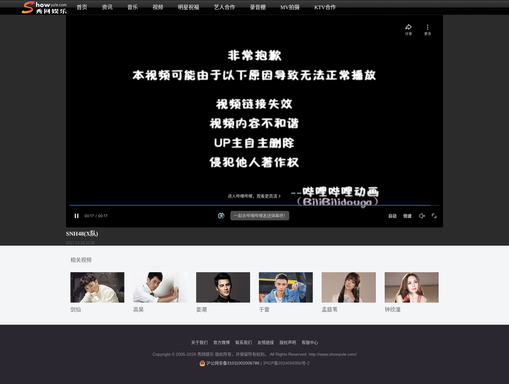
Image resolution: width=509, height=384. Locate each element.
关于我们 (199, 342)
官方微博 (221, 342)
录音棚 (258, 7)
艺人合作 (224, 7)
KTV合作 (325, 7)
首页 (82, 7)
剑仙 (75, 310)
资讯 (107, 7)
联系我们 (243, 342)
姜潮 (201, 310)
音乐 (132, 7)
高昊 (138, 310)
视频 (158, 7)
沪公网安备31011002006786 (233, 363)
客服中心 (310, 342)
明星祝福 (188, 7)
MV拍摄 (290, 7)
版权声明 (288, 342)
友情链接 (265, 342)
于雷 (264, 310)
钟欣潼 (393, 310)
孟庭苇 (330, 310)
